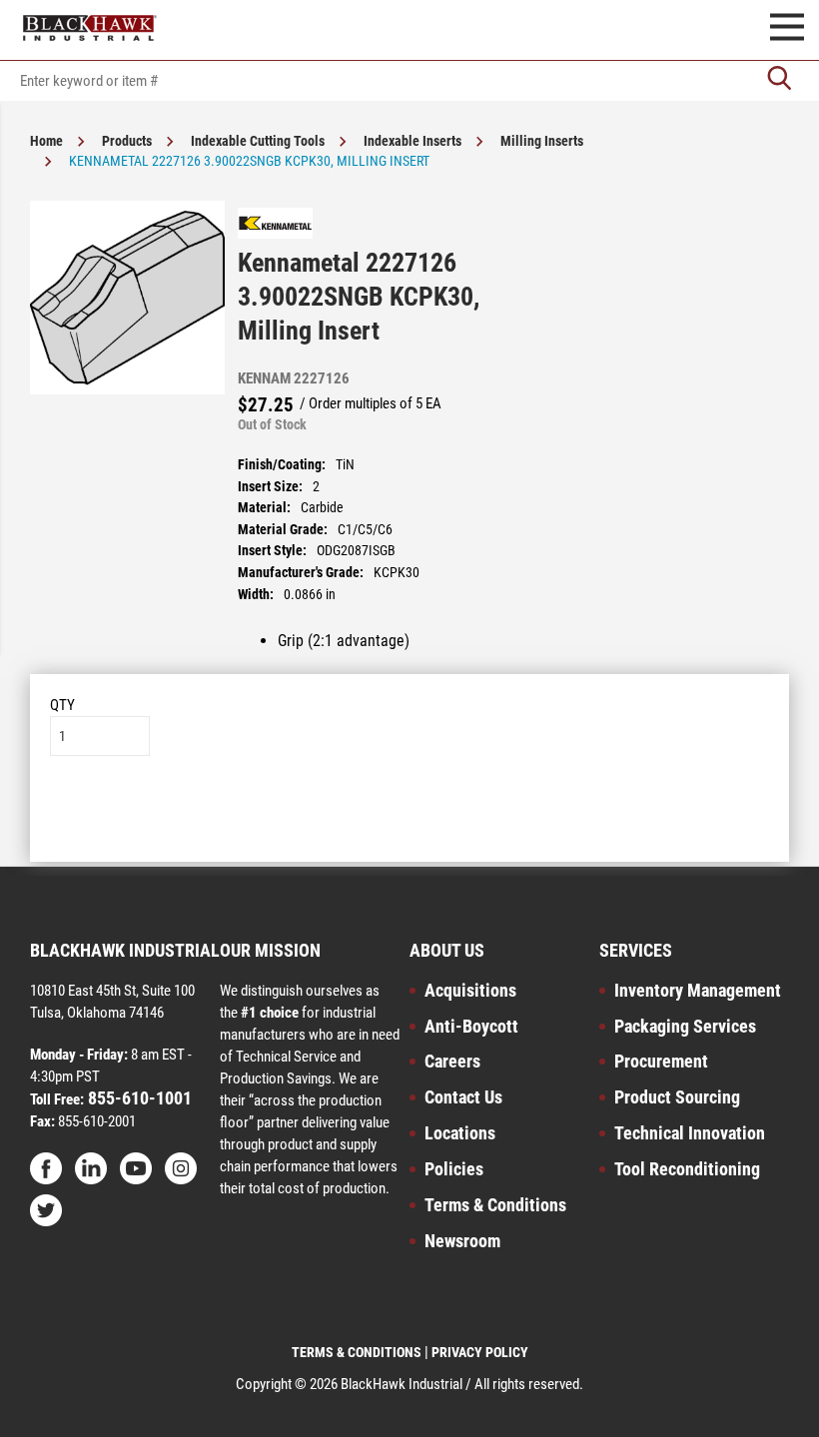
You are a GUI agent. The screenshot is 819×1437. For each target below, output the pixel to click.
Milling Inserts (541, 141)
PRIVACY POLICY (479, 1352)
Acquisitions (470, 990)
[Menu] (787, 30)
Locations (459, 1132)
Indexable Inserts (412, 141)
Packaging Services (685, 1026)
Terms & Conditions (495, 1204)
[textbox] (409, 81)
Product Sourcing (677, 1096)
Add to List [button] (410, 816)
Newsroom (462, 1240)
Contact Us (463, 1096)
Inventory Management (697, 990)
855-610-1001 (138, 1097)
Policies (453, 1168)
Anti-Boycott (471, 1026)
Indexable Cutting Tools (258, 141)
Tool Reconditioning (687, 1168)
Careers (452, 1061)
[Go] (779, 80)
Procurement (661, 1061)
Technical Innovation (689, 1132)
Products (127, 141)
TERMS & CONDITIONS (356, 1352)
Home (46, 141)
